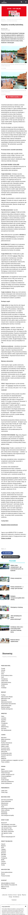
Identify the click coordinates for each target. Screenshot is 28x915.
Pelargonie (4, 858)
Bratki (2, 859)
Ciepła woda (4, 680)
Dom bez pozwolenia (7, 799)
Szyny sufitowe (5, 810)
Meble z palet (5, 746)
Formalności (4, 679)
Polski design (5, 780)
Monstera (3, 737)
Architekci (4, 778)
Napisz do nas (5, 886)
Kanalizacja (4, 813)
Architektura (16, 896)
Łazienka (3, 718)
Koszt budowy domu (6, 675)
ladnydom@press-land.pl (8, 883)
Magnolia (3, 758)
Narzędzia (4, 700)
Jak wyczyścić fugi (6, 828)
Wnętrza (24, 894)
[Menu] (26, 2)
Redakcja (3, 888)
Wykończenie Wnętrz (7, 697)
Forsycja (3, 856)
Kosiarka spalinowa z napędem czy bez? (12, 760)
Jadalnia (3, 725)
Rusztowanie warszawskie (8, 703)
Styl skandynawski (6, 730)
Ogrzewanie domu (6, 682)
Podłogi (3, 695)
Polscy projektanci (6, 776)
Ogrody (19, 894)
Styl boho (3, 728)
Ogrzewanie (4, 805)
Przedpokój (4, 723)
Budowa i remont (12, 894)
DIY (2, 835)
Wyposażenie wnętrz (7, 771)
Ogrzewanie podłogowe (7, 808)
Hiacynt (3, 844)
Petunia (3, 861)
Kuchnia (3, 721)
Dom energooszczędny (7, 815)
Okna (2, 673)
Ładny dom (5, 894)
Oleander (3, 851)
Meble (3, 769)
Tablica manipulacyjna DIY (8, 836)
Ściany (3, 686)
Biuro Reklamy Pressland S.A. (9, 885)
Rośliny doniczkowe (6, 743)
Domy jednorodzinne (6, 872)
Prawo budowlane (6, 801)
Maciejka (3, 854)
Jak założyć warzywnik (7, 831)
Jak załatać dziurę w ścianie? (9, 826)
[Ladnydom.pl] (4, 2)
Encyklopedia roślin (6, 753)
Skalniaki (3, 741)
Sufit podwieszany (6, 705)
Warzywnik (4, 751)
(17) (15, 96)
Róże (2, 847)
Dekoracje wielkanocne (7, 781)
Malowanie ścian (5, 698)
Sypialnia (3, 720)
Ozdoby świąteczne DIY (7, 774)
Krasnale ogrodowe (6, 755)
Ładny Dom (4, 790)
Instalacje (3, 687)
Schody (3, 670)
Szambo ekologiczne (7, 709)
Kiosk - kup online (14, 8)
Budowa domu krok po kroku (14, 19)
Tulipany (3, 849)
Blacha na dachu (5, 707)
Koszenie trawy (5, 748)
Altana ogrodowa (5, 739)
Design (10, 896)
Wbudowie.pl (4, 803)
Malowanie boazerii (6, 702)
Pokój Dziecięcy (5, 773)
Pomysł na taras (5, 876)
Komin (3, 672)
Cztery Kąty (4, 792)
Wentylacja (4, 812)
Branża (3, 874)
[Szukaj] (21, 2)
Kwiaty (3, 865)
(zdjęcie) (3, 200)
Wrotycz (3, 757)
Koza (2, 806)
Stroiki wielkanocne (6, 783)
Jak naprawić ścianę (6, 833)
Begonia (3, 846)
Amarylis (3, 853)
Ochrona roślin (5, 744)
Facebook (14, 900)
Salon (2, 716)
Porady (3, 668)
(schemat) (10, 385)
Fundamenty (4, 684)
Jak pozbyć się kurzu (7, 829)
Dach (2, 677)
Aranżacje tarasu (5, 750)
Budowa (3, 19)
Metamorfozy (5, 726)
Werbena (3, 863)
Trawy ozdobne (5, 762)
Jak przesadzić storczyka (8, 824)
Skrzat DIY (4, 822)
